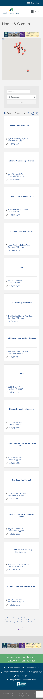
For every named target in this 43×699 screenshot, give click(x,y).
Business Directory (13, 618)
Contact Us (20, 622)
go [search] (22, 102)
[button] (15, 47)
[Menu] (33, 3)
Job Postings (11, 622)
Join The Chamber (31, 622)
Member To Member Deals (29, 620)
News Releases (25, 618)
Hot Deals (16, 620)
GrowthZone (27, 696)
